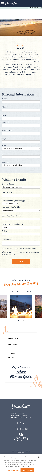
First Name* (13, 338)
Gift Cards (21, 453)
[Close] (39, 457)
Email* (11, 357)
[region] (21, 464)
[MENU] (2, 3)
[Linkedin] (23, 423)
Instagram (15, 292)
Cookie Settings (13, 470)
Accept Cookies (27, 470)
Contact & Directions (21, 451)
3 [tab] (23, 320)
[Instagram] (21, 423)
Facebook (27, 292)
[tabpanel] (21, 306)
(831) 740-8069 (24, 417)
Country (12, 351)
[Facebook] (18, 423)
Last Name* (13, 344)
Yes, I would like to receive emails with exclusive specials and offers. (20, 253)
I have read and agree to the (21, 248)
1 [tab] (18, 320)
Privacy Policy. (32, 248)
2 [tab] (21, 320)
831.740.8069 (33, 8)
